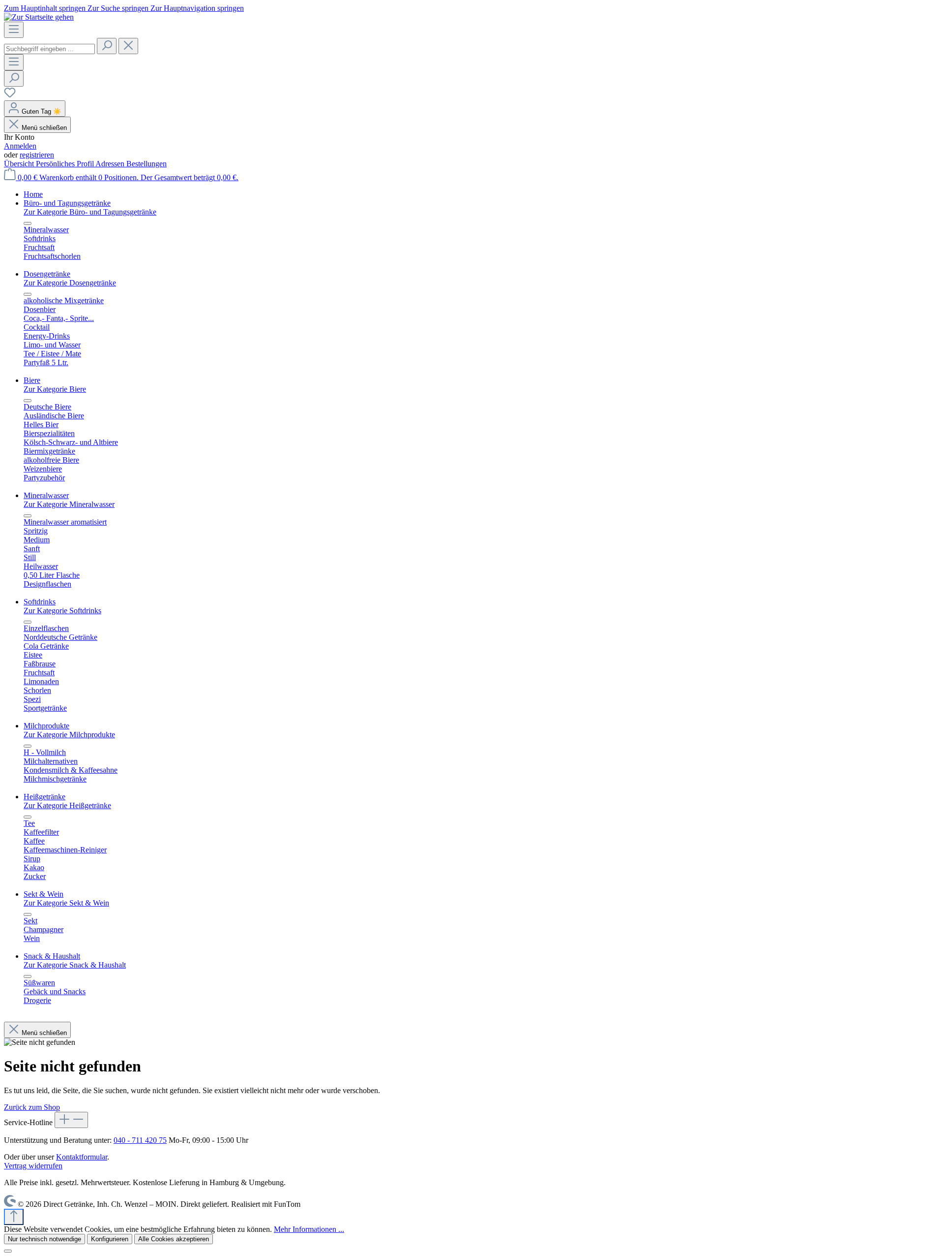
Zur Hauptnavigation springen (197, 8)
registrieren (37, 155)
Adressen (110, 163)
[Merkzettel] (10, 96)
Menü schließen (44, 127)
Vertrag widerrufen (33, 1166)
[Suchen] (107, 46)
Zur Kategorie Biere (55, 389)
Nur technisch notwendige (44, 1239)
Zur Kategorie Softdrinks (62, 610)
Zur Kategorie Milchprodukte (69, 734)
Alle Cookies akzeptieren (173, 1239)
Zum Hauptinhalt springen (46, 8)
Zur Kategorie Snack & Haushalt (75, 965)
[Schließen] (8, 1251)
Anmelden (20, 146)
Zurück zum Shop (32, 1107)
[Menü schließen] (27, 223)
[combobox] (49, 49)
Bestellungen (146, 163)
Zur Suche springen (119, 8)
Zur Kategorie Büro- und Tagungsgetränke (90, 212)
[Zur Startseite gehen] (39, 17)
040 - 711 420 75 (140, 1140)
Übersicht (20, 163)
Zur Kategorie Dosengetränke (70, 283)
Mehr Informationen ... (309, 1229)
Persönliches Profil (65, 163)
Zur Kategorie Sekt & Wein (66, 903)
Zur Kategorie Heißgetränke (67, 805)
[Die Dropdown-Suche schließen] (128, 46)
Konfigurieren (109, 1239)
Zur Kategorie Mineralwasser (69, 504)
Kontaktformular (81, 1157)
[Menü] (14, 30)
